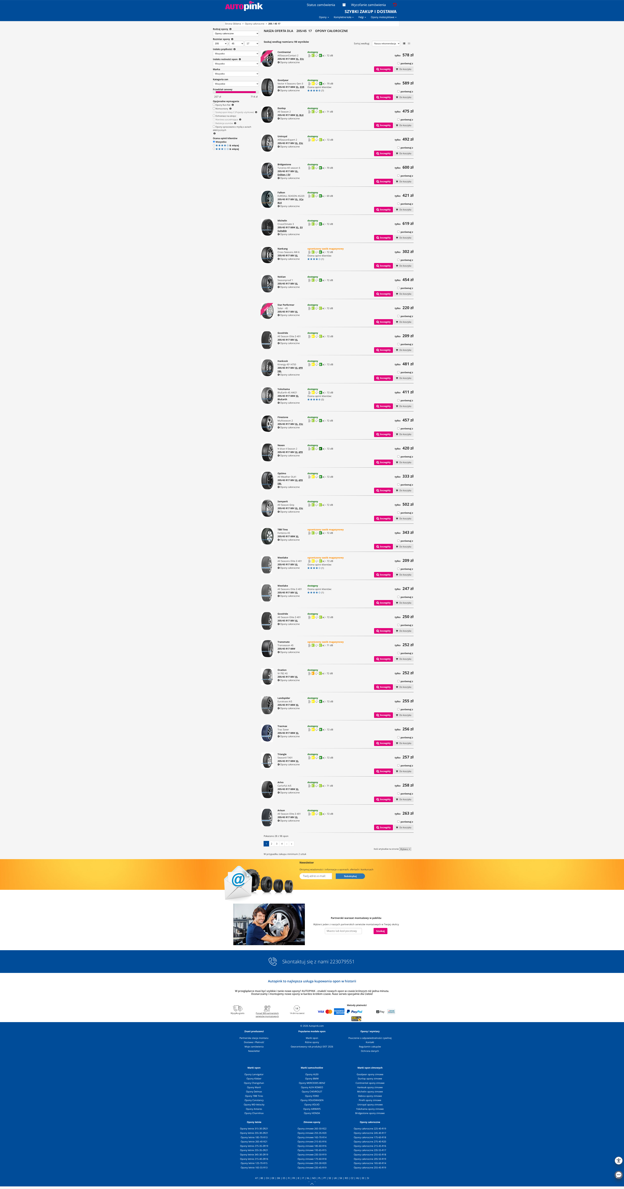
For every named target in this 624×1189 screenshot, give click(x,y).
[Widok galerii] (409, 43)
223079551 (342, 961)
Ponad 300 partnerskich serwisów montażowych (267, 1015)
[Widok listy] (404, 43)
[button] (619, 1160)
